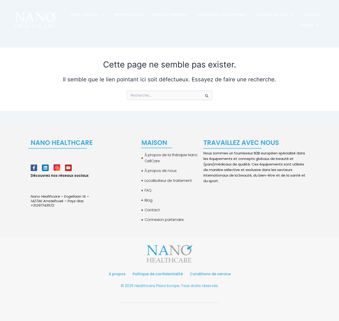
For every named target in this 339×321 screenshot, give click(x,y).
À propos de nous (271, 14)
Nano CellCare (84, 14)
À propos (117, 274)
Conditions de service (210, 274)
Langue (306, 25)
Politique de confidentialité (158, 274)
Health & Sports (128, 14)
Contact (311, 14)
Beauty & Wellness (169, 14)
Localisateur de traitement (221, 14)
